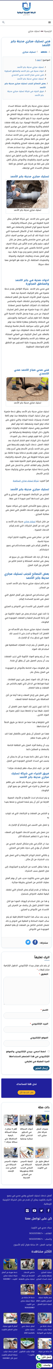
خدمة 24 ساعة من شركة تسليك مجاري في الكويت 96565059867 (28, 1302)
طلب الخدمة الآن (26, 1092)
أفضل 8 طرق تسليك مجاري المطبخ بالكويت (9, 1328)
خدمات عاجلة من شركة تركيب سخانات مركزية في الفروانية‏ (44, 1330)
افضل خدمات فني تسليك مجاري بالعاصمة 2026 (28, 1330)
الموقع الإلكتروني (39, 1038)
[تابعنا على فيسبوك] (48, 1212)
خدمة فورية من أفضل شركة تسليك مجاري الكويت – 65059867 (9, 1276)
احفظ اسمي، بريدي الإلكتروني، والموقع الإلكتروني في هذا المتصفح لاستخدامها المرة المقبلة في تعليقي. (28, 1056)
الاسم (44, 1010)
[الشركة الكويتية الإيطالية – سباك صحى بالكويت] (26, 9)
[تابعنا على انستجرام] (27, 1212)
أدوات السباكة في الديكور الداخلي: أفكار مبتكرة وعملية (26, 1134)
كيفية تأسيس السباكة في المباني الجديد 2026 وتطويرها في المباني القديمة (26, 1169)
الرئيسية (48, 31)
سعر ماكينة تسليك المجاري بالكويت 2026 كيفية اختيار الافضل (44, 1301)
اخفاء (39, 60)
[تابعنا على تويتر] (41, 1212)
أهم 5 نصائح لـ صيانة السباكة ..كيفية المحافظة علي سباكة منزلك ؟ (11, 1135)
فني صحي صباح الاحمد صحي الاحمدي (28, 75)
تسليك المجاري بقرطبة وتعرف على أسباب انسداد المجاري (44, 1276)
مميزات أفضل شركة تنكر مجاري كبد (42, 1132)
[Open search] (3, 22)
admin (44, 52)
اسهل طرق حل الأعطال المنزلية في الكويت (42, 1165)
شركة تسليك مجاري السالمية (26, 481)
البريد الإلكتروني (39, 1024)
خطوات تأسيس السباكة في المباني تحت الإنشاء (11, 1166)
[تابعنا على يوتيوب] (34, 1212)
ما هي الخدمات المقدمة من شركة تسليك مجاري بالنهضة (27, 1276)
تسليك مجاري (34, 31)
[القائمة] (49, 22)
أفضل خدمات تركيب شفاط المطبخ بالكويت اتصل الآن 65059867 (9, 1355)
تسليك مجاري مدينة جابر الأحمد (30, 67)
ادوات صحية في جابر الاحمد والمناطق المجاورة (24, 71)
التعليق (43, 974)
